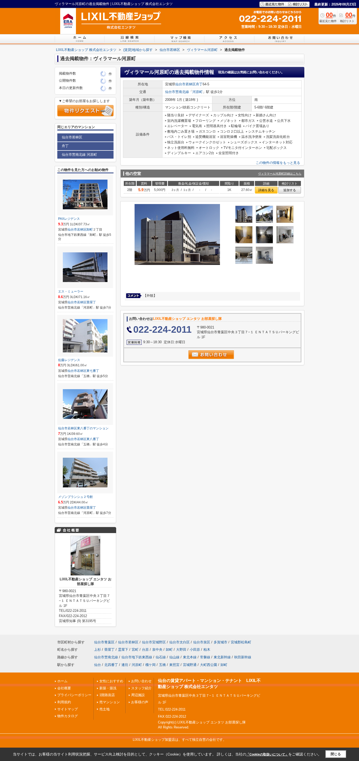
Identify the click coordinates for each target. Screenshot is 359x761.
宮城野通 (190, 665)
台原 (145, 649)
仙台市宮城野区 (154, 642)
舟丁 (199, 84)
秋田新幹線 (242, 657)
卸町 (89, 229)
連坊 (124, 665)
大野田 (181, 649)
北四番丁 (111, 665)
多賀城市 (220, 642)
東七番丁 (92, 371)
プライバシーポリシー (74, 695)
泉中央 (157, 649)
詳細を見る (266, 190)
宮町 (135, 649)
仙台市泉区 (201, 642)
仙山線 (174, 657)
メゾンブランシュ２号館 (75, 497)
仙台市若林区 (185, 84)
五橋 (162, 665)
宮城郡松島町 (241, 642)
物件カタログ (67, 716)
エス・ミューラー (70, 291)
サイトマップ (67, 709)
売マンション (109, 702)
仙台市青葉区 (104, 642)
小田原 (195, 649)
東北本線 (190, 657)
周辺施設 (138, 695)
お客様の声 (139, 702)
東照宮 (174, 665)
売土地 (104, 709)
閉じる (336, 754)
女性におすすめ (111, 681)
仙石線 (161, 657)
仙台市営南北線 (177, 92)
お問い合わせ (141, 681)
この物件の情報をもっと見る (278, 163)
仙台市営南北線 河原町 (79, 155)
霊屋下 (123, 649)
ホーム (62, 681)
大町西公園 (208, 665)
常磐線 (205, 657)
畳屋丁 (91, 302)
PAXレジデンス (69, 219)
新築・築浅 (107, 688)
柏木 (206, 649)
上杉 (97, 649)
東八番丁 (92, 439)
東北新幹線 (222, 657)
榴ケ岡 (150, 665)
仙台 (97, 665)
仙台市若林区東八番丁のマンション (83, 428)
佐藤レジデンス (69, 360)
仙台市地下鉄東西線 (136, 657)
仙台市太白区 (179, 642)
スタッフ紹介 (141, 688)
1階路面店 (107, 695)
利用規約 (64, 702)
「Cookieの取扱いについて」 (267, 754)
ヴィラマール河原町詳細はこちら (279, 173)
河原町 (197, 92)
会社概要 (64, 688)
